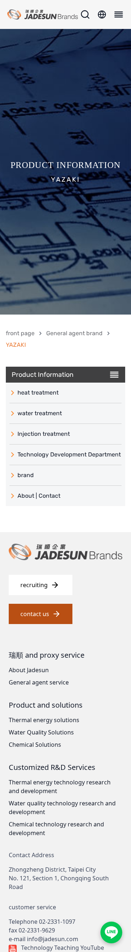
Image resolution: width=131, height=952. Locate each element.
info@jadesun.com (52, 939)
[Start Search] (85, 14)
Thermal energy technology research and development (60, 786)
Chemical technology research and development (56, 828)
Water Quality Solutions (41, 732)
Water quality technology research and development (62, 807)
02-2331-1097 (57, 922)
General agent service (39, 682)
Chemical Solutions (35, 745)
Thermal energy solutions (44, 720)
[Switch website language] (101, 14)
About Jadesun (29, 670)
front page (20, 333)
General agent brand (74, 333)
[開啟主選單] (117, 14)
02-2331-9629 (37, 930)
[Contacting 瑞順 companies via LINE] (111, 932)
